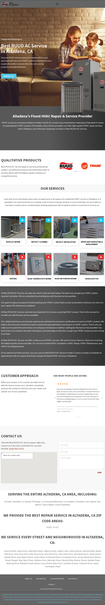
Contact (51, 584)
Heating (13, 278)
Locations (72, 579)
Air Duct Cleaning (39, 242)
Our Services (41, 579)
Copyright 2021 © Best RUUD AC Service (51, 589)
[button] (57, 4)
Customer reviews (57, 579)
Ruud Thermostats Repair (39, 279)
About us (28, 579)
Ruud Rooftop (92, 279)
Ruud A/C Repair (13, 242)
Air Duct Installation (65, 242)
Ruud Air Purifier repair (66, 278)
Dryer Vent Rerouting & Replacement (92, 243)
